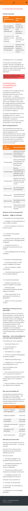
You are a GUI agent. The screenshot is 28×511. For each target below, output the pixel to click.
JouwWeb (9, 502)
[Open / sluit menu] (1, 2)
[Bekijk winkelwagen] (26, 2)
